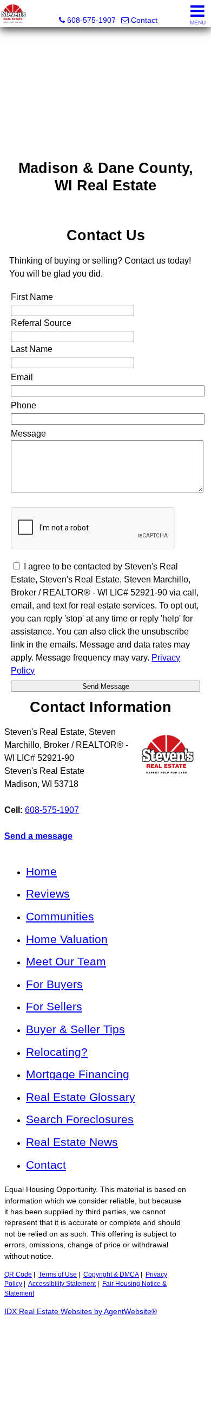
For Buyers (54, 984)
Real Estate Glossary (80, 1097)
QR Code (18, 1274)
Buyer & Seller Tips (75, 1029)
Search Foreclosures (80, 1119)
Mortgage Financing (77, 1074)
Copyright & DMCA (111, 1274)
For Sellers (54, 1006)
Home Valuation (67, 939)
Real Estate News (72, 1142)
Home (41, 871)
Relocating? (57, 1052)
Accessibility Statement (62, 1283)
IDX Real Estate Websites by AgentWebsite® (80, 1312)
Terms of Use (57, 1274)
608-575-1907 (52, 810)
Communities (60, 916)
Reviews (48, 893)
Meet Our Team (66, 961)
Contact (46, 1164)
